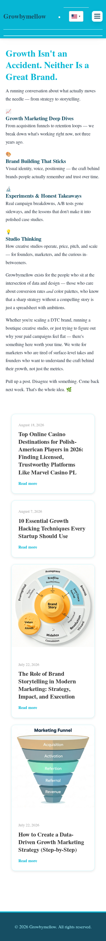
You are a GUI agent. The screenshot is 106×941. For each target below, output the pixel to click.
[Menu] (97, 16)
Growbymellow (24, 16)
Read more (27, 483)
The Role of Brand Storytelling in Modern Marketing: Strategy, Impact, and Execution (47, 685)
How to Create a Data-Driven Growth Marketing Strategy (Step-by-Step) (51, 842)
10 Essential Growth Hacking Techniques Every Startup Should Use (51, 528)
